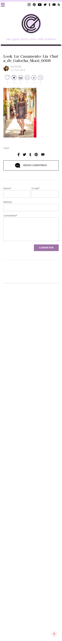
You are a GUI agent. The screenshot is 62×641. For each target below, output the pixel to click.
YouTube (40, 4)
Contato (54, 4)
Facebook (19, 154)
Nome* (7, 188)
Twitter (45, 4)
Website (7, 202)
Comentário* (10, 215)
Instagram (29, 4)
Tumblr (49, 4)
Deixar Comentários (35, 165)
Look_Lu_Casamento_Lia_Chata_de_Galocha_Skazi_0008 (30, 59)
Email (42, 154)
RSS (59, 4)
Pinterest (34, 4)
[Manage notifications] (54, 633)
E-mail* (36, 188)
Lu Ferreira (18, 70)
